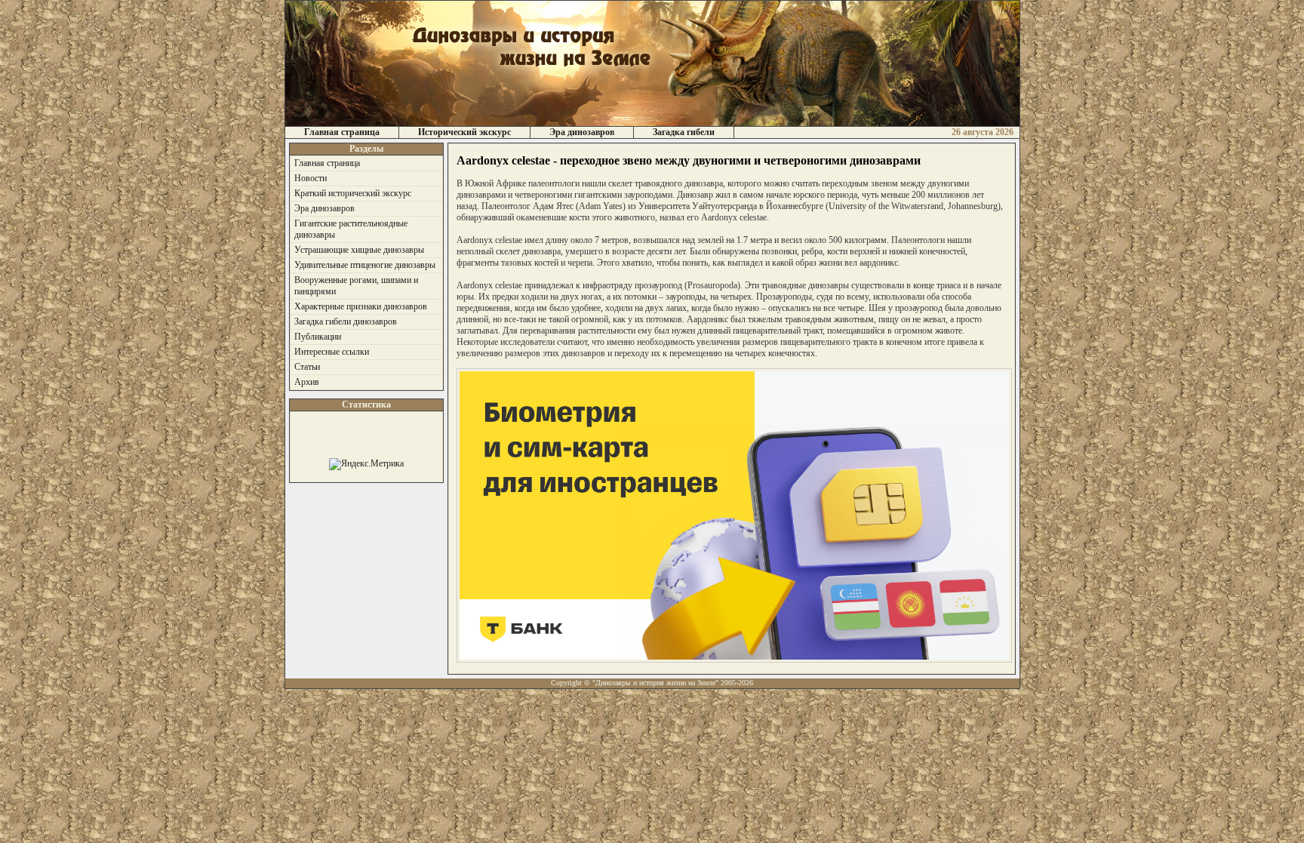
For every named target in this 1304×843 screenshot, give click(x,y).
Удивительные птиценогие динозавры (364, 265)
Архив (306, 382)
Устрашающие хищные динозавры (359, 250)
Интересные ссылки (331, 351)
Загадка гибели (684, 132)
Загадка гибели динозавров (345, 321)
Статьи (307, 367)
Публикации (317, 336)
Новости (310, 178)
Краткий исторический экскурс (352, 193)
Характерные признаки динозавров (360, 306)
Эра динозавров (581, 132)
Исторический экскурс (464, 132)
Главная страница (342, 132)
